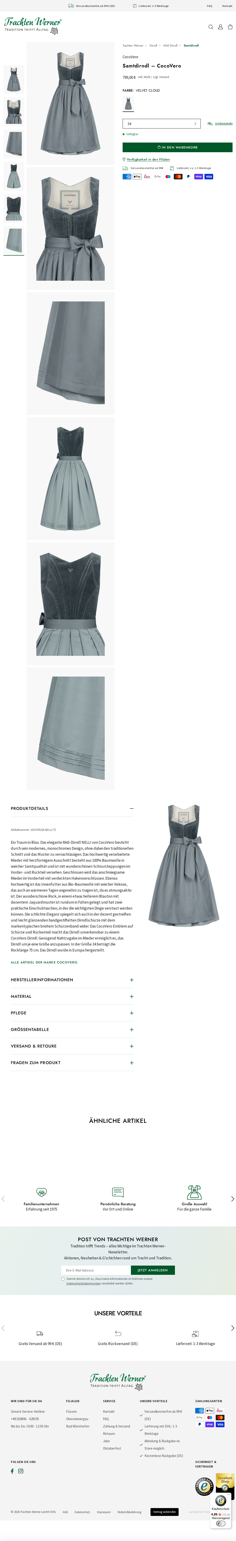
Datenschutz (82, 1512)
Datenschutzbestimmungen (84, 1283)
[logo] (32, 26)
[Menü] (228, 1495)
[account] (220, 26)
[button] (3, 1199)
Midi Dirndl (170, 45)
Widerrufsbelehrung (129, 1512)
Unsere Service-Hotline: (28, 1411)
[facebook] (12, 1472)
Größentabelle (224, 123)
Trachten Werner (133, 45)
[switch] (220, 1523)
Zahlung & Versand (116, 1426)
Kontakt (227, 6)
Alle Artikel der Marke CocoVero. (44, 962)
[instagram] (20, 1472)
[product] (71, 416)
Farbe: (141, 90)
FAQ (209, 6)
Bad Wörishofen (77, 1426)
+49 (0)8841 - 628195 (25, 1419)
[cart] (230, 26)
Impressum (104, 1512)
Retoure (109, 1433)
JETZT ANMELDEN (153, 1270)
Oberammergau (77, 1419)
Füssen (71, 1411)
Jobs (106, 1441)
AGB (65, 1512)
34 (129, 123)
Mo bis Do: (18, 1426)
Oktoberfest (112, 1448)
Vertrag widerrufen (164, 1512)
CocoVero (130, 56)
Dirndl (153, 45)
